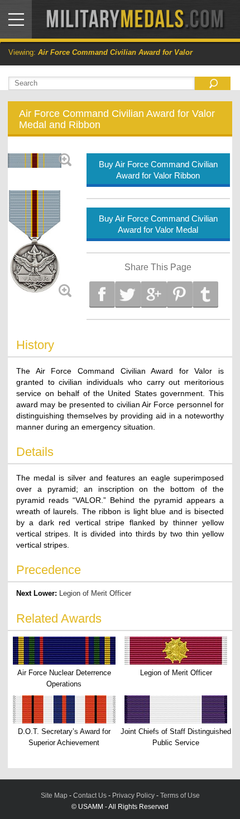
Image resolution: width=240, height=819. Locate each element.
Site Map (54, 795)
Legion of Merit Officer (95, 593)
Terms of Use (180, 795)
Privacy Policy (133, 795)
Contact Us (90, 795)
